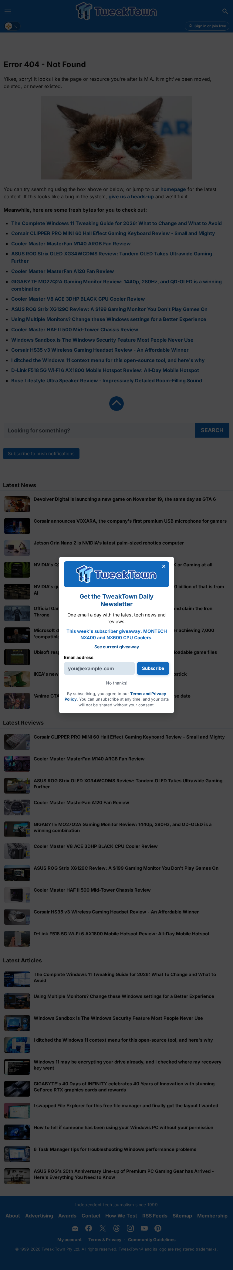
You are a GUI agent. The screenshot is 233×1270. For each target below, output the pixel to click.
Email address (78, 657)
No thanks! (116, 682)
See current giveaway (116, 646)
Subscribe (153, 668)
